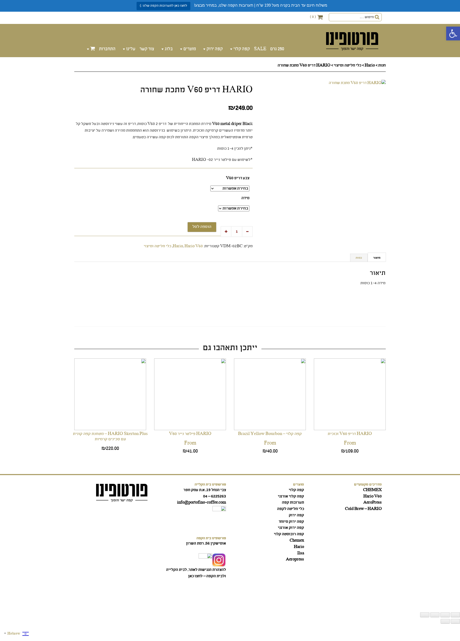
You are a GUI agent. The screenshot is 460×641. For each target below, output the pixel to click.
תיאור (376, 257)
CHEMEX (372, 490)
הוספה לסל (201, 226)
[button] (453, 33)
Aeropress (295, 559)
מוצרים (189, 49)
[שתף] (435, 614)
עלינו (130, 49)
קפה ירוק (215, 49)
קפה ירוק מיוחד (291, 521)
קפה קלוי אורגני (291, 496)
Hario (370, 65)
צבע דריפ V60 (237, 178)
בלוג (169, 49)
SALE (260, 49)
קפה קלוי (241, 49)
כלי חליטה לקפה (290, 509)
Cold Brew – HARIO (363, 509)
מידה (245, 198)
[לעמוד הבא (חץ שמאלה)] (445, 621)
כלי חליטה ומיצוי (347, 65)
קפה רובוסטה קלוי (289, 534)
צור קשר (146, 49)
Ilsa (300, 553)
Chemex (297, 540)
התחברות (107, 49)
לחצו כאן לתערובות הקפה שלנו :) (163, 6)
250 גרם (277, 49)
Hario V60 (193, 246)
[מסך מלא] (445, 614)
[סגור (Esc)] (424, 614)
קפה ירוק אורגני (291, 528)
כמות (359, 257)
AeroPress (372, 502)
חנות (382, 65)
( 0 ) (313, 17)
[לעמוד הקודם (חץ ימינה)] (455, 621)
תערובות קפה (293, 502)
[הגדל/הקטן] (455, 614)
